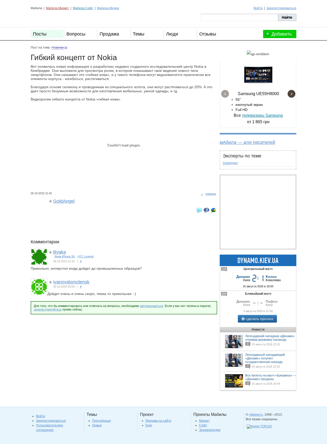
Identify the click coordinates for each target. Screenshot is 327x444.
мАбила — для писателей (247, 142)
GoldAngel (230, 163)
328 (224, 268)
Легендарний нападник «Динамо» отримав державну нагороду (270, 337)
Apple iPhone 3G (64, 256)
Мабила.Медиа (108, 8)
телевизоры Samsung (262, 115)
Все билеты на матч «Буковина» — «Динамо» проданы (270, 377)
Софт (203, 425)
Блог (149, 425)
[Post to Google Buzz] (213, 210)
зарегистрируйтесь (48, 309)
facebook (206, 210)
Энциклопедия (209, 430)
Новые (97, 425)
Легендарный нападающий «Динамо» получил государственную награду (265, 358)
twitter (199, 210)
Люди (172, 34)
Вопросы (75, 34)
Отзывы (207, 34)
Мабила (56, 17)
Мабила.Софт (83, 8)
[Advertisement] (124, 227)
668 (224, 293)
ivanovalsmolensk (71, 281)
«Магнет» (256, 414)
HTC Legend (86, 256)
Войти (258, 8)
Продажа (109, 34)
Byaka (59, 252)
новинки (210, 193)
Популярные (101, 421)
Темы (138, 34)
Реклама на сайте (158, 421)
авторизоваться (151, 306)
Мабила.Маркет (57, 8)
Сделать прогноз (259, 319)
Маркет (204, 421)
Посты (39, 34)
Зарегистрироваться (281, 8)
